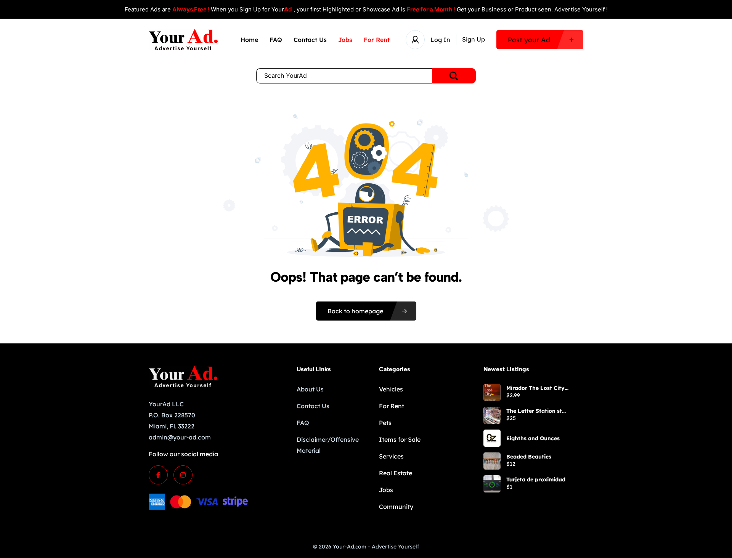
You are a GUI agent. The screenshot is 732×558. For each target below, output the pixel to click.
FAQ (276, 39)
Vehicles (391, 389)
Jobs (345, 39)
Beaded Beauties (528, 456)
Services (391, 456)
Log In (440, 39)
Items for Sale (400, 439)
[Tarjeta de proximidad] (492, 483)
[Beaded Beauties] (492, 461)
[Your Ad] (183, 39)
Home (249, 39)
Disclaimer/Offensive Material (328, 445)
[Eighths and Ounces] (492, 438)
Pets (385, 423)
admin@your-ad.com (180, 437)
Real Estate (395, 473)
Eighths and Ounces (533, 438)
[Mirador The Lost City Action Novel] (492, 392)
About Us (310, 389)
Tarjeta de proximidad (535, 479)
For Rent (377, 39)
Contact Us (310, 39)
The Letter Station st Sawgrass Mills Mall (534, 411)
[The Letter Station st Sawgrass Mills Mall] (492, 415)
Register (473, 39)
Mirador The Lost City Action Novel (535, 388)
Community (396, 506)
